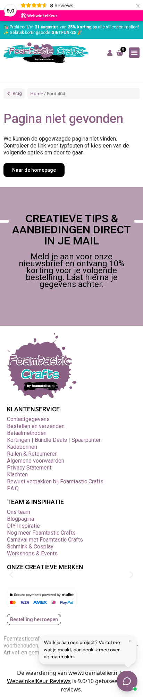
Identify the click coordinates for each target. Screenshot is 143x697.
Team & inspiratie (35, 502)
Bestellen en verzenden (36, 426)
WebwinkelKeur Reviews (39, 681)
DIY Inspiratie (23, 525)
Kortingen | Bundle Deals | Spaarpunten (54, 440)
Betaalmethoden (27, 433)
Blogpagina (20, 519)
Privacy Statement (29, 467)
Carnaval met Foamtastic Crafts (45, 539)
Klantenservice (33, 409)
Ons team (18, 512)
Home (36, 93)
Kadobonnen (22, 447)
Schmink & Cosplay (30, 546)
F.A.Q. (13, 488)
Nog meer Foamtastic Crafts (41, 532)
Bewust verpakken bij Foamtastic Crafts (55, 481)
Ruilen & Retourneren (32, 453)
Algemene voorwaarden (35, 460)
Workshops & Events (32, 553)
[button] (134, 52)
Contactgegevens (28, 419)
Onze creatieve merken (45, 567)
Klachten (17, 474)
